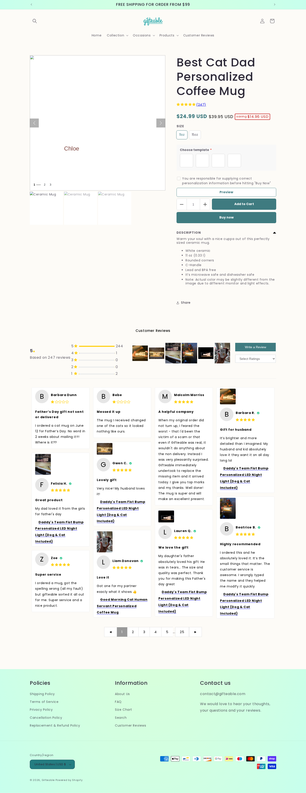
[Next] (160, 123)
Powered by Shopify (69, 780)
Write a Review (255, 347)
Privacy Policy (41, 710)
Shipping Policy (42, 694)
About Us (122, 694)
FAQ (118, 702)
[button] (35, 21)
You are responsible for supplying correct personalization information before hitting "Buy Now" (226, 180)
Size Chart (123, 710)
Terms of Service (44, 702)
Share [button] (186, 302)
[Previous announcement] (31, 4)
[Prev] (34, 123)
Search (121, 717)
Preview (226, 192)
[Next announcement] (275, 4)
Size (180, 126)
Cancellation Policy (46, 717)
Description (189, 232)
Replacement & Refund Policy (55, 725)
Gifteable (48, 780)
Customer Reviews (130, 725)
